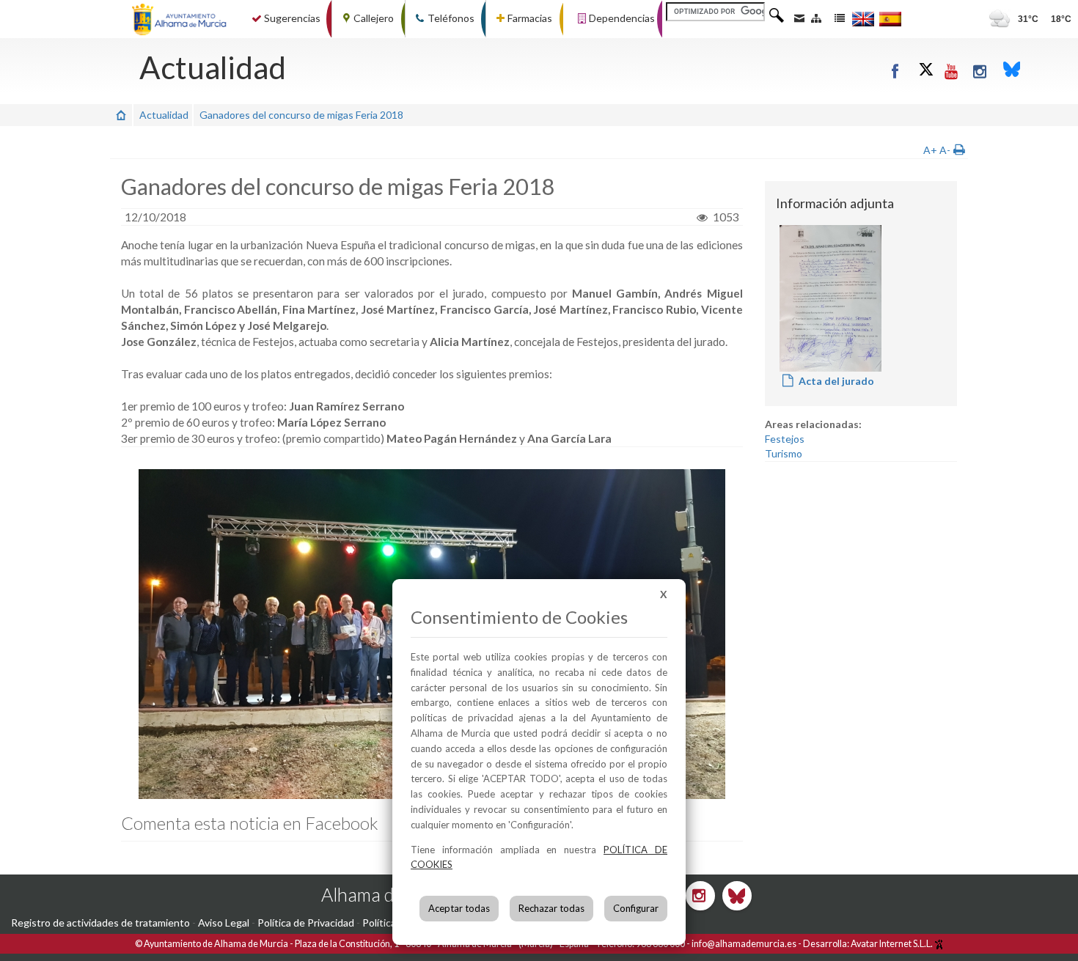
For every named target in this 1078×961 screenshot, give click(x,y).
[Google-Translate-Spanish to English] (863, 18)
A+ (930, 150)
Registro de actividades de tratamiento (100, 922)
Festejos (784, 438)
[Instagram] (980, 71)
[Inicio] (121, 114)
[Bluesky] (1012, 71)
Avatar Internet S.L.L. (892, 943)
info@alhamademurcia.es (744, 943)
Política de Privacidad (305, 922)
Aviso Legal (223, 922)
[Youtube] (952, 71)
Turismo (783, 453)
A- (944, 150)
